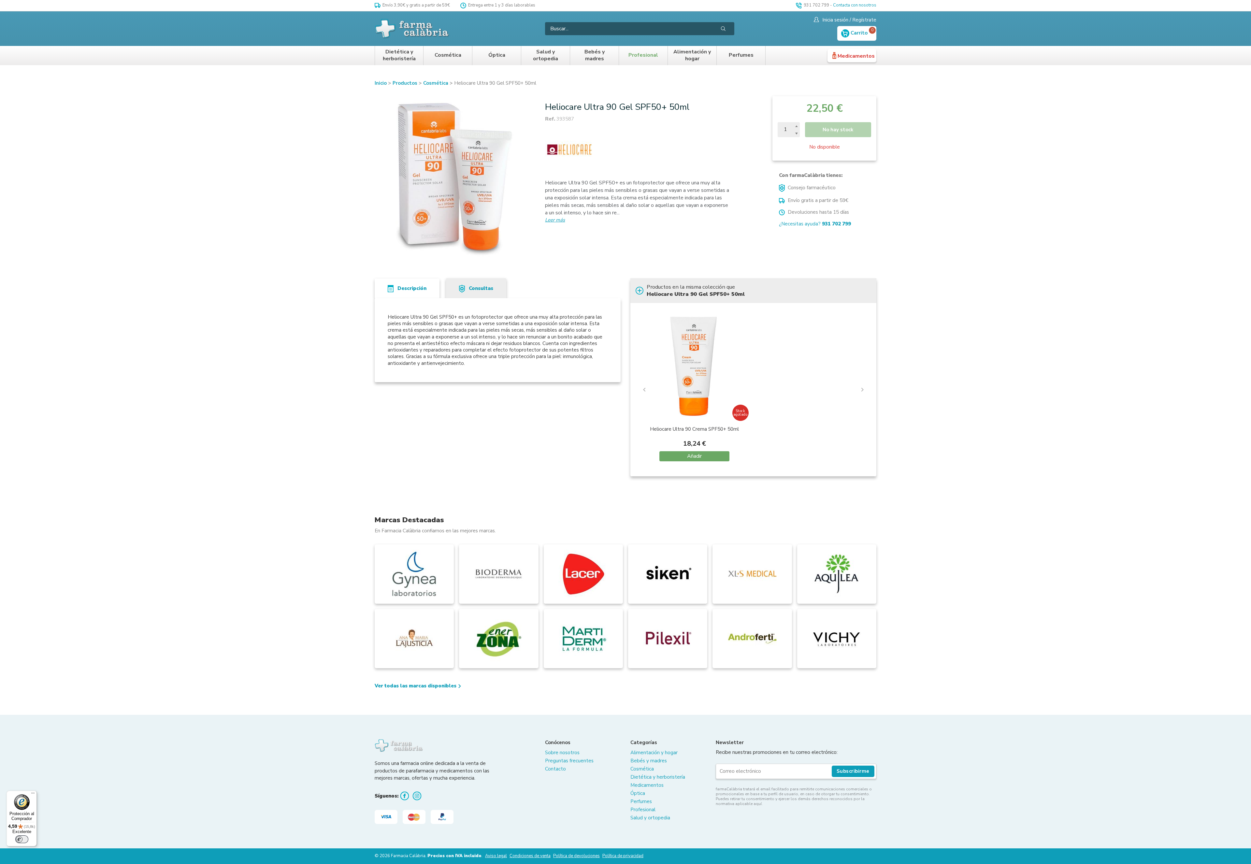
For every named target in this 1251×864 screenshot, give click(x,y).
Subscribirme (853, 771)
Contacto (555, 769)
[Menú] (33, 795)
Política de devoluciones (576, 856)
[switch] (21, 839)
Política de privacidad (622, 856)
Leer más (555, 220)
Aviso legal (496, 856)
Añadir (694, 456)
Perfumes (741, 55)
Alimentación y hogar (692, 56)
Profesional (643, 55)
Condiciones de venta (530, 856)
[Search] (723, 28)
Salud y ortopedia (545, 56)
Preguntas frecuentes (569, 760)
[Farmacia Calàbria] (412, 28)
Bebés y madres (594, 56)
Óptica (496, 55)
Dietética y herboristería (399, 56)
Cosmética (448, 55)
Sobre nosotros (562, 752)
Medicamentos (856, 56)
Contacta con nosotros (854, 5)
